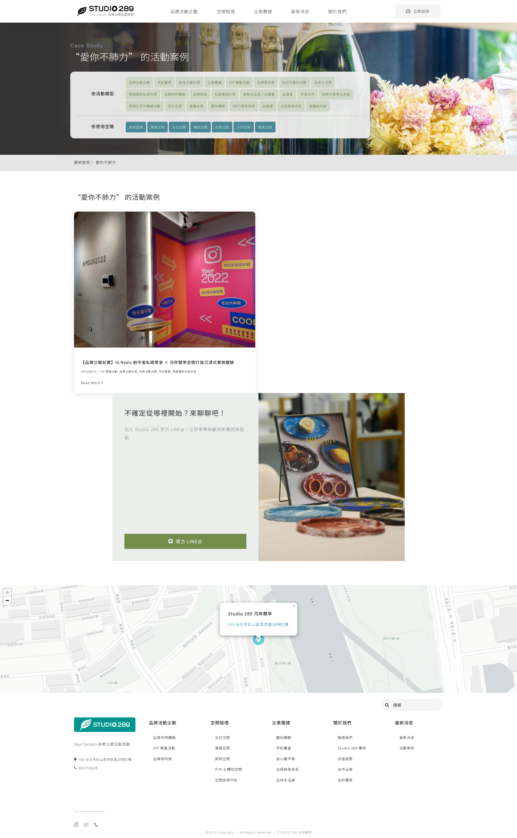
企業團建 (215, 82)
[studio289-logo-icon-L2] (82, 9)
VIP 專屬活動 (239, 82)
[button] (258, 639)
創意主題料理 (189, 82)
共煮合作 (308, 94)
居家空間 (265, 127)
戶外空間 (244, 127)
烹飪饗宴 (165, 82)
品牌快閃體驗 (175, 94)
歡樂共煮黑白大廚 (336, 94)
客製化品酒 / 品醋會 (259, 94)
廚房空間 (136, 127)
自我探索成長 (291, 106)
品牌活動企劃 (139, 82)
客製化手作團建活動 (144, 106)
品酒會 (287, 94)
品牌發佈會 (266, 82)
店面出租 (222, 127)
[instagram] (76, 824)
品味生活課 (323, 82)
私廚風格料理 (225, 94)
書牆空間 (197, 106)
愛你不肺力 (106, 162)
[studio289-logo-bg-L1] (104, 719)
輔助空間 (201, 127)
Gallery (171, 279)
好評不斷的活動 (294, 82)
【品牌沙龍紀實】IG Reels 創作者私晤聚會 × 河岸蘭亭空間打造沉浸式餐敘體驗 (158, 279)
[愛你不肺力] (164, 280)
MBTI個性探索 (244, 106)
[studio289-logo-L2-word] (111, 8)
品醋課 (268, 106)
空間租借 (200, 94)
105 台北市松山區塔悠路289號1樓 (258, 624)
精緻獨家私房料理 (143, 94)
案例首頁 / (83, 162)
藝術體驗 (218, 106)
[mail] (86, 824)
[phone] (96, 824)
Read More (90, 382)
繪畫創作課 (318, 106)
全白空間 (175, 106)
